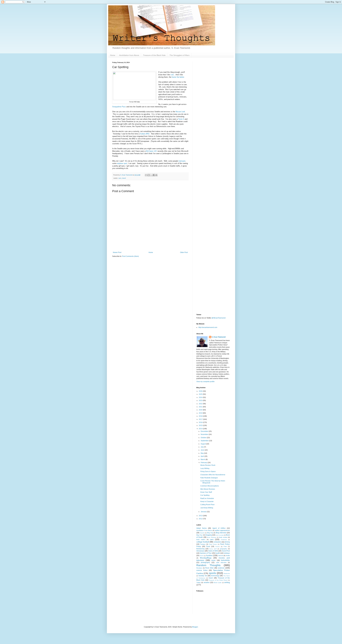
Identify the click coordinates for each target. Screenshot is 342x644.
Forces (217, 546)
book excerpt (219, 535)
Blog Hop (210, 533)
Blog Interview (221, 533)
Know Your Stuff (206, 492)
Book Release (211, 537)
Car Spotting (204, 495)
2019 (201, 413)
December (205, 431)
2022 (201, 404)
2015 (201, 425)
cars (172, 75)
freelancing (200, 549)
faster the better (178, 77)
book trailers (200, 539)
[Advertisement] (213, 102)
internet (220, 555)
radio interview (221, 562)
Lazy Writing (204, 468)
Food (208, 546)
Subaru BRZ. (145, 134)
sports (212, 573)
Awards (202, 533)
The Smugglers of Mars (179, 55)
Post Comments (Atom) (130, 256)
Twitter (198, 582)
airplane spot (122, 163)
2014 (201, 429)
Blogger (195, 627)
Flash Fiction (213, 544)
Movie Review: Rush (207, 465)
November (205, 434)
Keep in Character (207, 501)
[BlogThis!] (148, 175)
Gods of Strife (213, 551)
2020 (201, 410)
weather (207, 582)
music (213, 560)
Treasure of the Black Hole (154, 55)
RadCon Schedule (207, 498)
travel (124, 178)
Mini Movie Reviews (207, 489)
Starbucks (227, 573)
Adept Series (201, 528)
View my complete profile (205, 382)
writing (227, 582)
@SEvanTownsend (219, 318)
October (204, 438)
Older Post (184, 252)
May (202, 453)
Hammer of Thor (205, 553)
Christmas (224, 539)
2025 (201, 394)
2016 (201, 422)
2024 (201, 397)
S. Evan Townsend (219, 337)
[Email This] (146, 175)
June (203, 450)
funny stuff (212, 549)
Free (225, 546)
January (204, 512)
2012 (201, 519)
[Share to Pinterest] (156, 175)
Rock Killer (209, 568)
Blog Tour (199, 535)
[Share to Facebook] (153, 175)
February (204, 462)
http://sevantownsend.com (207, 327)
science (221, 568)
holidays (227, 553)
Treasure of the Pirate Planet (218, 580)
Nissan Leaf (180, 112)
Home (112, 55)
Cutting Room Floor (207, 505)
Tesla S (181, 119)
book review (223, 537)
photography (205, 562)
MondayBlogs (205, 558)
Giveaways (200, 551)
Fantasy (202, 544)
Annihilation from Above (129, 55)
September (205, 441)
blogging (208, 535)
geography (223, 549)
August (203, 444)
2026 (201, 391)
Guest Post (226, 551)
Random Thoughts (208, 565)
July (202, 447)
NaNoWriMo (225, 560)
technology (215, 576)
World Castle (217, 582)
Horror (202, 555)
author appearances (222, 530)
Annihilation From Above (204, 530)
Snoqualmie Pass (119, 107)
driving (227, 542)
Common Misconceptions (209, 486)
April (202, 456)
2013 (201, 516)
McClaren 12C (151, 151)
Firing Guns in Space (208, 471)
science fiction (202, 570)
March (203, 459)
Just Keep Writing (206, 508)
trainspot (182, 161)
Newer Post (117, 252)
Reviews (199, 568)
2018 (201, 416)
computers (217, 542)
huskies (209, 555)
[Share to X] (151, 175)
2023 (201, 400)
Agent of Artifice (219, 528)
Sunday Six (203, 576)
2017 (201, 419)
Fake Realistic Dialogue (209, 478)
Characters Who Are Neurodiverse (212, 475)
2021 (201, 407)
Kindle (228, 555)
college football (202, 542)
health (217, 553)
